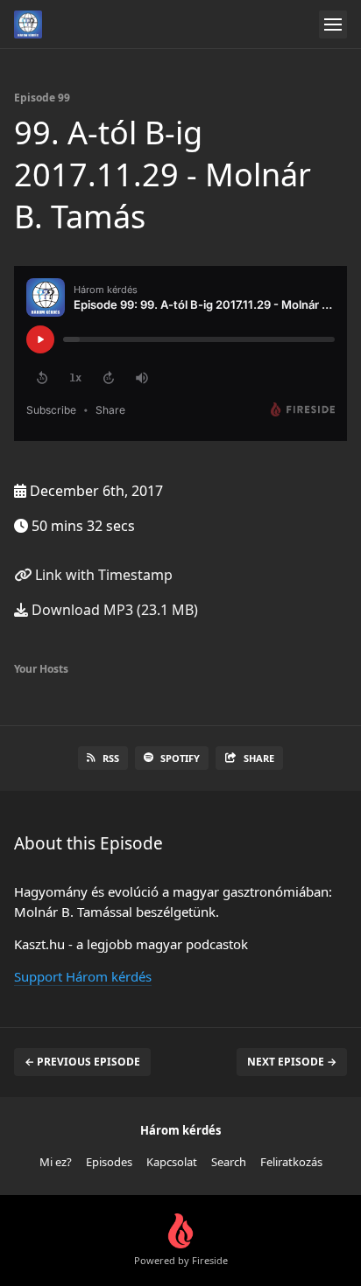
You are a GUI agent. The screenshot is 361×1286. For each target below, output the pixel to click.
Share (259, 758)
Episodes (109, 1162)
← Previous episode (82, 1061)
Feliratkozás (291, 1162)
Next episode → (291, 1061)
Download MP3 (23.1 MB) (113, 609)
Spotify (180, 758)
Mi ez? (55, 1162)
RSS (111, 758)
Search (228, 1162)
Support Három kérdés (83, 976)
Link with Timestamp (102, 574)
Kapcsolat (171, 1162)
